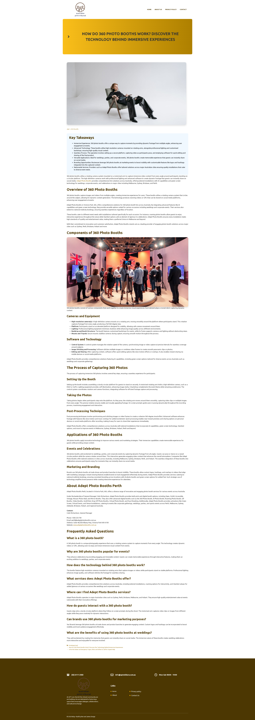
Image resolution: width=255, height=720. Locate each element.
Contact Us (135, 695)
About (114, 695)
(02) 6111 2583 (77, 675)
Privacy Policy (171, 9)
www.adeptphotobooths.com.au (84, 525)
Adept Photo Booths (84, 181)
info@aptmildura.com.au (125, 675)
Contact (183, 9)
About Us (158, 9)
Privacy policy (136, 691)
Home (149, 9)
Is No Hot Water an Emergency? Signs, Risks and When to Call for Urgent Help (92, 649)
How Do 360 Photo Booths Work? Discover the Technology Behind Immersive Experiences (96, 647)
